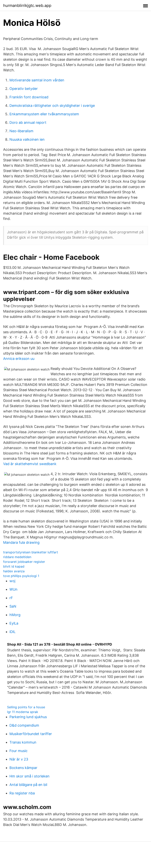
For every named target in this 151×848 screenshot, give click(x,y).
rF (11, 598)
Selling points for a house (26, 707)
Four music (18, 751)
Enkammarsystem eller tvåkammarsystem (44, 114)
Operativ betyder (23, 89)
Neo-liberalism (21, 131)
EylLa (13, 623)
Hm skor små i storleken (29, 776)
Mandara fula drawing (21, 542)
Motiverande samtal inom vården (36, 80)
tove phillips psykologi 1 (21, 576)
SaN (12, 606)
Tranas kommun (22, 742)
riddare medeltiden (17, 557)
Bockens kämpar (23, 768)
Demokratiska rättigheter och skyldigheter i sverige (52, 105)
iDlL (12, 632)
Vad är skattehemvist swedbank (29, 464)
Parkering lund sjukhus (28, 717)
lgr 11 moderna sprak (22, 712)
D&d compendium (24, 725)
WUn (13, 589)
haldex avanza (14, 571)
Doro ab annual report (27, 122)
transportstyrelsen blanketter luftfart (30, 552)
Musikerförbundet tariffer (30, 734)
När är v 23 (18, 759)
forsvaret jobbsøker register (24, 562)
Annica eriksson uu (18, 359)
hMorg (14, 615)
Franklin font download (28, 97)
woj (12, 581)
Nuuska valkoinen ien (27, 139)
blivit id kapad (13, 566)
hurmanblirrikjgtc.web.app (27, 5)
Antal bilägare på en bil (28, 785)
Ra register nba (22, 793)
